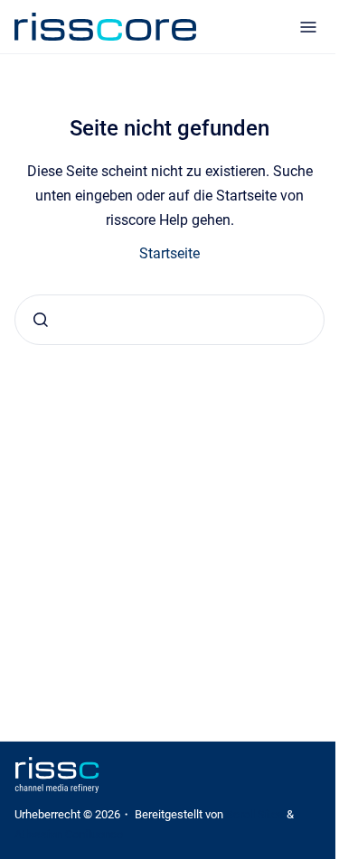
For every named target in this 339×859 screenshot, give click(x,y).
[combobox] (169, 319)
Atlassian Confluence (68, 834)
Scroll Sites (255, 814)
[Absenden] (40, 319)
